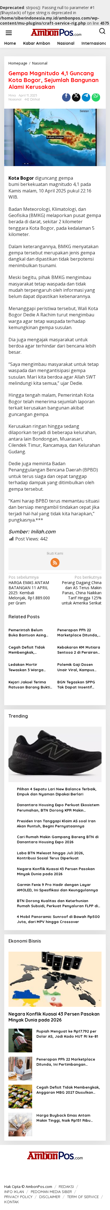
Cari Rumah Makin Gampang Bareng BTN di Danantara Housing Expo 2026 (57, 839)
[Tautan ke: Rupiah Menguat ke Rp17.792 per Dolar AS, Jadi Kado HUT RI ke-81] (20, 1040)
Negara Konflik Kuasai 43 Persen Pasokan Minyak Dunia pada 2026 (56, 871)
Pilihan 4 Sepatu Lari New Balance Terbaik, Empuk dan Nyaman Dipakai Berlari (56, 791)
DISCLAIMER (49, 1196)
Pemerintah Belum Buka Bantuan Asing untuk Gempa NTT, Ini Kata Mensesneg (28, 633)
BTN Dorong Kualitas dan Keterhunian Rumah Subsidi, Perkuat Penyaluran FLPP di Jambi (57, 903)
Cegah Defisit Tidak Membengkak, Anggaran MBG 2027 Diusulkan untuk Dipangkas (27, 650)
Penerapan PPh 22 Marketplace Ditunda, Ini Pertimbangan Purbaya (77, 633)
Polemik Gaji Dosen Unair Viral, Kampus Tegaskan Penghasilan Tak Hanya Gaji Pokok (78, 667)
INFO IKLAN (14, 1191)
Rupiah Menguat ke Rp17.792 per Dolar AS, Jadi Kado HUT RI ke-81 (67, 1034)
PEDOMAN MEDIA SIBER (51, 1191)
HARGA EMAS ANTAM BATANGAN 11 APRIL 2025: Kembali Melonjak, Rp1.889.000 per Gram (29, 590)
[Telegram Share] (86, 97)
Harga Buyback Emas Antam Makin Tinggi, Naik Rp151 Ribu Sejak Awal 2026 (63, 1118)
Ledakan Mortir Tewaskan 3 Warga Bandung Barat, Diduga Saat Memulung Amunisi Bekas (30, 667)
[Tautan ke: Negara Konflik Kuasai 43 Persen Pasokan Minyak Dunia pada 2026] (55, 979)
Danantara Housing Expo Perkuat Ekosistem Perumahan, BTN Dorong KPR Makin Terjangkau (58, 807)
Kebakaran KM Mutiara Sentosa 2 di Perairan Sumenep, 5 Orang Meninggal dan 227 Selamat (78, 650)
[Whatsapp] (96, 97)
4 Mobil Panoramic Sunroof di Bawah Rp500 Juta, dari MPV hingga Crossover (58, 919)
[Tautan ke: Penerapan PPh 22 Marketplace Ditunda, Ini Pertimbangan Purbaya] (20, 1068)
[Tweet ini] (76, 97)
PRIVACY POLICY (18, 1196)
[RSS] (55, 562)
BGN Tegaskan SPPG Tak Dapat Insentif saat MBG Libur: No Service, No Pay (76, 685)
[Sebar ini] (66, 97)
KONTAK (11, 1202)
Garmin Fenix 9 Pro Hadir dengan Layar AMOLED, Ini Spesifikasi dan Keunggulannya (57, 887)
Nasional (14, 99)
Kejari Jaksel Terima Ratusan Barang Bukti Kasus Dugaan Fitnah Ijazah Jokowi (29, 685)
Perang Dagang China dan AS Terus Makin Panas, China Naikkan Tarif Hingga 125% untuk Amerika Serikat (82, 590)
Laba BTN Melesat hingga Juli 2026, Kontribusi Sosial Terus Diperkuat (50, 855)
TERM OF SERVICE (83, 1196)
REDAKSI (66, 1186)
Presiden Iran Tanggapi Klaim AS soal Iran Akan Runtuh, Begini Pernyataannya (56, 823)
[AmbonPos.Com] (56, 32)
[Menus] (8, 32)
